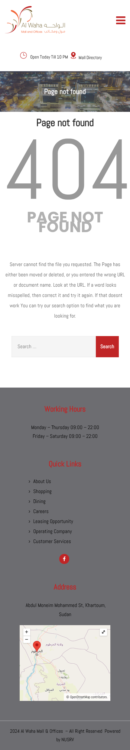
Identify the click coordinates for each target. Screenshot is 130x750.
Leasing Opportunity (53, 521)
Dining (39, 501)
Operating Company (52, 531)
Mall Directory (90, 57)
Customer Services (52, 541)
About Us (42, 481)
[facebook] (64, 559)
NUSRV (67, 739)
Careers (41, 511)
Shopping (42, 491)
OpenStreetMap (80, 697)
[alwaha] (35, 19)
